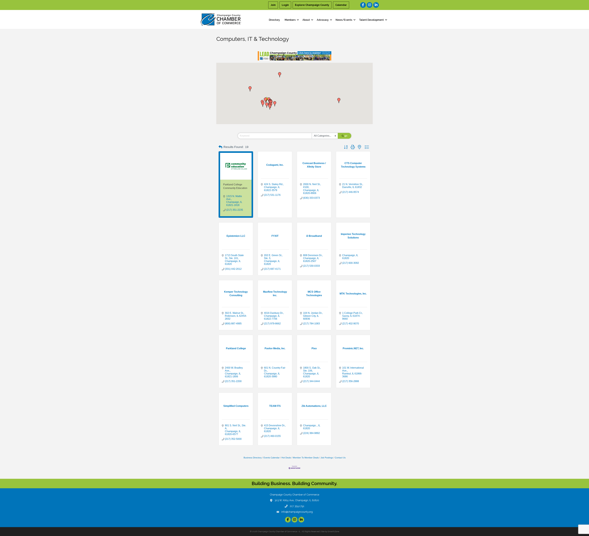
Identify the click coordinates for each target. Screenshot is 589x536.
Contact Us (340, 458)
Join (273, 5)
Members (290, 19)
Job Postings (327, 458)
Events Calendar (272, 458)
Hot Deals (286, 458)
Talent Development (371, 19)
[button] (274, 103)
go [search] (346, 135)
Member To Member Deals (306, 458)
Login (285, 5)
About (306, 19)
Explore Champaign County (312, 5)
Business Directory (253, 458)
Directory (274, 19)
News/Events (344, 19)
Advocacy (323, 19)
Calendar (341, 5)
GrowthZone (333, 531)
